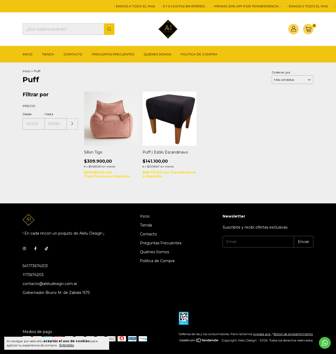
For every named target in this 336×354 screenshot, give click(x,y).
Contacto (73, 54)
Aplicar (72, 124)
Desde (27, 114)
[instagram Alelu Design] (24, 248)
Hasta (49, 114)
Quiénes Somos (157, 54)
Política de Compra (199, 54)
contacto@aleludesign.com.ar (50, 283)
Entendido (66, 345)
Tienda (48, 54)
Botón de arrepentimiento (293, 334)
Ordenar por (281, 72)
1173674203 (33, 274)
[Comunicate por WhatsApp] (325, 343)
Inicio (28, 54)
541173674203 (35, 265)
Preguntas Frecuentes (113, 54)
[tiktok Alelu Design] (46, 248)
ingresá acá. (262, 334)
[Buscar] (109, 29)
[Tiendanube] (199, 342)
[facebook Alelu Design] (35, 248)
